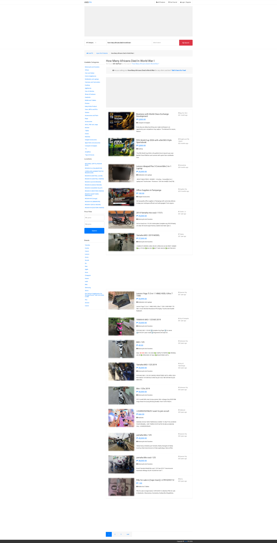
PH (88, 2)
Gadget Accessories (91, 140)
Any (86, 299)
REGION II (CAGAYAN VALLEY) (93, 188)
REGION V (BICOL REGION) (93, 204)
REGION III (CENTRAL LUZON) (93, 176)
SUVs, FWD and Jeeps (91, 124)
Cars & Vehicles (89, 91)
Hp (85, 263)
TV (86, 149)
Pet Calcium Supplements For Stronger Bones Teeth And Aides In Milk (94, 295)
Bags (86, 118)
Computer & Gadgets (91, 146)
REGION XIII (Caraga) (91, 198)
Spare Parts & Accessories (92, 143)
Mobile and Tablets (90, 100)
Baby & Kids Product (91, 106)
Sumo (86, 290)
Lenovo (87, 254)
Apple (86, 269)
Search (186, 43)
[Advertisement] (138, 21)
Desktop (87, 85)
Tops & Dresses (89, 155)
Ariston (87, 302)
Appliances (88, 88)
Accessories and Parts (91, 115)
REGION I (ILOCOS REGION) (93, 182)
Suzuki (87, 260)
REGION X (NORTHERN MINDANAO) (92, 194)
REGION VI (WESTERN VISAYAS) (94, 191)
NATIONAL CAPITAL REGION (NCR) (93, 164)
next (128, 534)
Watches (87, 137)
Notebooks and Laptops (92, 79)
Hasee (87, 278)
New (86, 266)
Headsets (88, 97)
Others (87, 70)
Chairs (87, 133)
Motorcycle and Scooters (92, 67)
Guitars (87, 112)
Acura (86, 257)
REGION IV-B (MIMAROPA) (92, 201)
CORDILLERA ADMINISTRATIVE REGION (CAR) (94, 172)
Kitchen (87, 127)
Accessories (88, 121)
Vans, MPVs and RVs (91, 109)
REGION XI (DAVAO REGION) (93, 185)
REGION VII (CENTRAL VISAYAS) (94, 179)
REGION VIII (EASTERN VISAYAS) (94, 207)
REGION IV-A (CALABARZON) (93, 168)
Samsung (88, 287)
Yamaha (87, 245)
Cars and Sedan (89, 73)
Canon (87, 251)
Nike (86, 284)
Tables (87, 130)
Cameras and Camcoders (92, 82)
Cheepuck (88, 275)
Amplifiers (88, 152)
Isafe (86, 281)
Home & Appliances (90, 76)
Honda (87, 248)
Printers (87, 103)
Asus (86, 272)
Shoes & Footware (90, 94)
